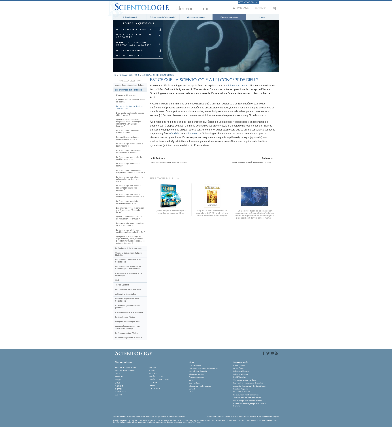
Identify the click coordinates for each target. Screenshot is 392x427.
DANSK (118, 373)
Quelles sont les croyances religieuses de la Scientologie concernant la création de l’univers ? (128, 123)
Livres (262, 17)
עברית (118, 379)
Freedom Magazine (240, 389)
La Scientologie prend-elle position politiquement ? (127, 202)
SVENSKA (152, 373)
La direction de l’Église (125, 317)
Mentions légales (272, 417)
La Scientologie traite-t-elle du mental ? (128, 165)
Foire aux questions (229, 17)
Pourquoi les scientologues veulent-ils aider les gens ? (127, 138)
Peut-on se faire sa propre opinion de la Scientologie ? (130, 224)
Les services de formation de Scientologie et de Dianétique (128, 268)
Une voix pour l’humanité (198, 371)
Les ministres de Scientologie (128, 289)
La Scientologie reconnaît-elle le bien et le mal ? (129, 145)
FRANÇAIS (119, 376)
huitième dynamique (237, 85)
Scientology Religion (240, 374)
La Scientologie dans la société (128, 338)
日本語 (117, 383)
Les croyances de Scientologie (128, 90)
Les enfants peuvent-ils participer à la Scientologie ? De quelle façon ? (130, 210)
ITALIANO (152, 385)
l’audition (175, 133)
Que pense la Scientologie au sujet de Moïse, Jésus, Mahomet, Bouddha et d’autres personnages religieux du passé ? (130, 240)
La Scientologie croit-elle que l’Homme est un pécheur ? (128, 151)
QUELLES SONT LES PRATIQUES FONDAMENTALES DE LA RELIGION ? (134, 43)
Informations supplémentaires (200, 386)
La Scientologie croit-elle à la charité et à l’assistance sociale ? (130, 196)
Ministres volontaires (196, 17)
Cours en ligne (194, 383)
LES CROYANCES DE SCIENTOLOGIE (158, 75)
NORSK (152, 370)
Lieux (191, 392)
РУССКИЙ (119, 386)
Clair (117, 280)
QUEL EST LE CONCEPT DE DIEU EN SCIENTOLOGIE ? (133, 36)
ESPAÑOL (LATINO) (156, 376)
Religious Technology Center (127, 322)
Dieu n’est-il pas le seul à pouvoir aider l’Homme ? (130, 114)
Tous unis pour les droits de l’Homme (247, 398)
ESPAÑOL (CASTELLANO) (159, 379)
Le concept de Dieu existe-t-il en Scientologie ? (129, 107)
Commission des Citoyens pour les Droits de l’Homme (249, 405)
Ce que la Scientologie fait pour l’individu (128, 254)
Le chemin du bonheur (241, 392)
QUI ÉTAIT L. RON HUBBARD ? (130, 55)
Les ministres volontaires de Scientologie (248, 383)
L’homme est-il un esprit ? (127, 95)
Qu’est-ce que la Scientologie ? (163, 17)
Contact (192, 389)
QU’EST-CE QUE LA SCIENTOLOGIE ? (133, 29)
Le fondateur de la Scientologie (128, 248)
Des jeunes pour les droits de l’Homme (247, 401)
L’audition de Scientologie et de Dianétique (128, 274)
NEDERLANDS (120, 392)
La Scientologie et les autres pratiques (127, 306)
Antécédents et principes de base (130, 85)
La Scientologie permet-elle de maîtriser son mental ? (129, 158)
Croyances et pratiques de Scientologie (203, 368)
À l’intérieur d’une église (125, 294)
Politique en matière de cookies (235, 417)
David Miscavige (239, 377)
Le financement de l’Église (126, 333)
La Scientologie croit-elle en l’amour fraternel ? (127, 131)
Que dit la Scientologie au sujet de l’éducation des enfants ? (129, 218)
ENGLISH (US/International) (125, 367)
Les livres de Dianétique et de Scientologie (128, 261)
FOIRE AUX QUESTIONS (129, 75)
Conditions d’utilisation (257, 417)
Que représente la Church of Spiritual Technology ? (127, 327)
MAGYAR (152, 367)
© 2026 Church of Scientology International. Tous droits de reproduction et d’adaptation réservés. (149, 417)
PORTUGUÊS (154, 388)
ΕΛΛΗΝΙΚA (153, 382)
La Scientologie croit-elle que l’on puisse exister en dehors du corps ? (130, 179)
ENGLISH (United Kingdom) (125, 370)
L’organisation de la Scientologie (129, 312)
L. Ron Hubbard (130, 17)
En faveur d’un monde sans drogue (246, 395)
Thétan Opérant (122, 285)
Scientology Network (241, 371)
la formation (191, 133)
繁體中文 (118, 389)
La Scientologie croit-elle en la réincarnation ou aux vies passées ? (128, 188)
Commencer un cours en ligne (244, 380)
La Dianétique (238, 368)
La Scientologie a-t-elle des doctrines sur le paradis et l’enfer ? (130, 231)
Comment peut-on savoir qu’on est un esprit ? (130, 101)
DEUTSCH (119, 395)
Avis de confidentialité (214, 417)
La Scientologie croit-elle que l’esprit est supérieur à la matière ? (130, 171)
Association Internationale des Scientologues (249, 386)
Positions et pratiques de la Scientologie (127, 300)
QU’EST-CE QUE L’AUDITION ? (130, 50)
